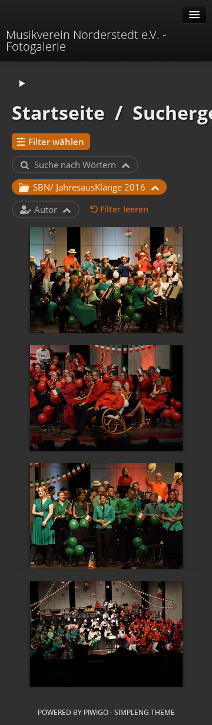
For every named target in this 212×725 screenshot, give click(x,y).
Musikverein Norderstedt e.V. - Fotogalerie (86, 40)
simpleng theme (144, 712)
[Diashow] (22, 84)
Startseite (58, 112)
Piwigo (96, 712)
